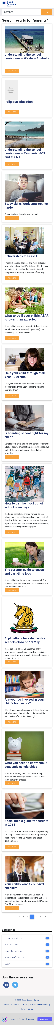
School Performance (14, 957)
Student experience (14, 951)
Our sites (44, 1019)
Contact (22, 1019)
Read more (12, 71)
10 (45, 917)
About (14, 1019)
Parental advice (12, 944)
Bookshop (32, 1019)
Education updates (13, 938)
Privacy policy (27, 1009)
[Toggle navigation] (48, 3)
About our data (20, 1004)
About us (8, 1004)
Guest (7, 964)
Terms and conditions (38, 1004)
